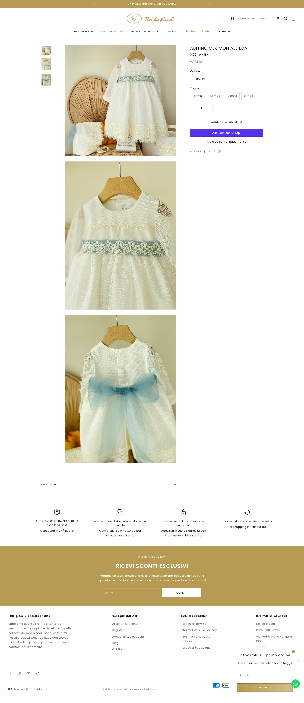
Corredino (173, 31)
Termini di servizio (193, 624)
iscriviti (182, 592)
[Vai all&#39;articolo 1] (46, 50)
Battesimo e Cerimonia (145, 31)
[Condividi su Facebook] (204, 151)
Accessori (224, 31)
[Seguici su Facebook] (10, 673)
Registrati (119, 630)
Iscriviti (265, 687)
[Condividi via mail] (219, 151)
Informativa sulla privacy (198, 630)
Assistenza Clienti (125, 624)
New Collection (83, 31)
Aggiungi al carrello (226, 122)
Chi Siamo (119, 649)
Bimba (190, 31)
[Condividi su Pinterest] (214, 151)
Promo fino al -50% (112, 31)
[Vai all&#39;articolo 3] (46, 80)
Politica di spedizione (195, 648)
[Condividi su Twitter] (209, 151)
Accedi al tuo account (128, 637)
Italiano (263, 18)
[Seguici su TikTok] (37, 673)
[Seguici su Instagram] (19, 673)
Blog (115, 643)
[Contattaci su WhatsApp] (295, 683)
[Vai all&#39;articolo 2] (46, 64)
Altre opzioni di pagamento (226, 142)
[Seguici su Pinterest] (28, 673)
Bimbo (206, 31)
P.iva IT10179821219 (269, 630)
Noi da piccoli (266, 624)
